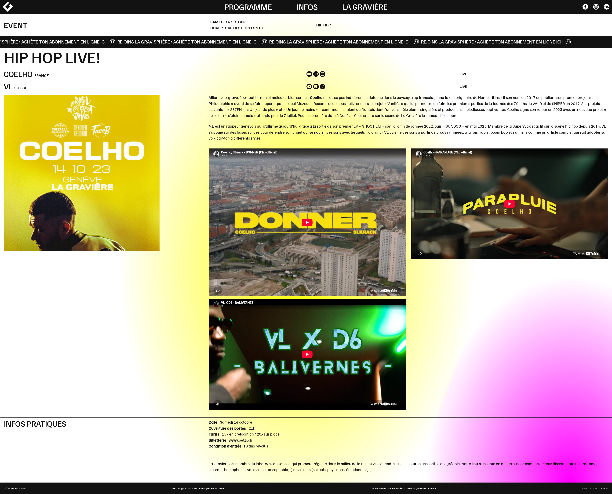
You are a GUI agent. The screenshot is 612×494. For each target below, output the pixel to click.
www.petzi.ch (240, 440)
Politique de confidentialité (386, 488)
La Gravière (365, 6)
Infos (307, 6)
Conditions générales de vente (420, 488)
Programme (248, 6)
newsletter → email (595, 488)
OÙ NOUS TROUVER (15, 488)
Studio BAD (190, 488)
